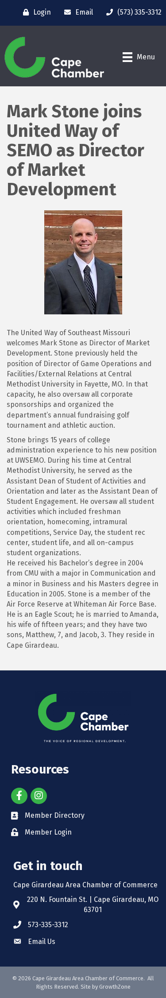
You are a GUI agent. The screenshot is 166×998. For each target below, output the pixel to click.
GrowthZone (115, 986)
